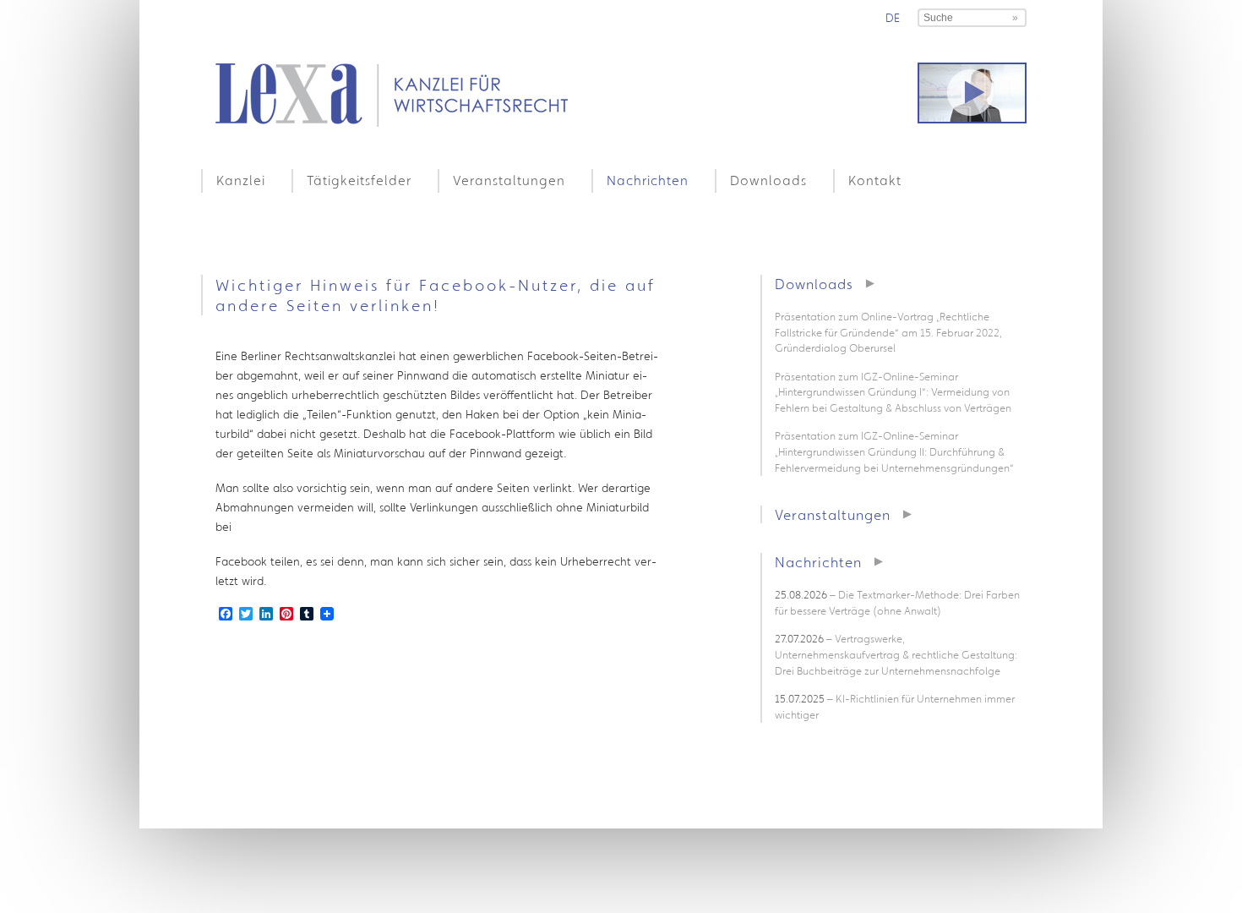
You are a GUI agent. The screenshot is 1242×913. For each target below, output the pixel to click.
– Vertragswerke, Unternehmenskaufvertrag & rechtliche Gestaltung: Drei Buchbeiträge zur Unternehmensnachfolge (896, 654)
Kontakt (875, 180)
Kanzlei (240, 180)
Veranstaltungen (509, 180)
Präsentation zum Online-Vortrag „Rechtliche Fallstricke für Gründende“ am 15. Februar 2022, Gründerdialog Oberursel (888, 332)
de (892, 17)
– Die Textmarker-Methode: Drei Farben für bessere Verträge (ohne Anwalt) (897, 603)
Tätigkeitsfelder (359, 180)
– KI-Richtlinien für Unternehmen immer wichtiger (895, 707)
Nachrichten (648, 180)
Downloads (768, 180)
